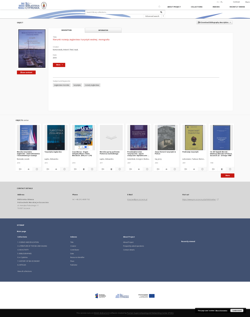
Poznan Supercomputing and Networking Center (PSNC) (150, 313)
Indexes (216, 7)
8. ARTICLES (21, 265)
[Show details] (36, 169)
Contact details (129, 250)
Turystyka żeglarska (53, 152)
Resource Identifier (77, 257)
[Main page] (159, 5)
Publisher (73, 265)
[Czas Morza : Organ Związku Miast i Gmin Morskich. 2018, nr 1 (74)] (83, 137)
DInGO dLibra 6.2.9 (101, 313)
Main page (21, 231)
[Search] (161, 12)
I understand (237, 310)
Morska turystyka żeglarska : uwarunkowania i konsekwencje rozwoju (28, 154)
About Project (174, 7)
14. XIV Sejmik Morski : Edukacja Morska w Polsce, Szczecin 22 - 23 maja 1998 (221, 154)
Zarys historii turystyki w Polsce (165, 153)
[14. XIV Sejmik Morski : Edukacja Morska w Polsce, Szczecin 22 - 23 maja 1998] (221, 137)
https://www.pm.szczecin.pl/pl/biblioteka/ (199, 199)
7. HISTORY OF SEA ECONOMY (28, 261)
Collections (196, 7)
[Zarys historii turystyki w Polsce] (166, 137)
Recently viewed (237, 7)
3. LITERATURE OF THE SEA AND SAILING (32, 246)
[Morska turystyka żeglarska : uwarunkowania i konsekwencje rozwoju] (28, 137)
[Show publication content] (83, 169)
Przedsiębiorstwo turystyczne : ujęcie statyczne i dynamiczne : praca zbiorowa (137, 154)
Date (72, 253)
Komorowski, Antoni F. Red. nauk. (65, 50)
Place (72, 261)
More (228, 175)
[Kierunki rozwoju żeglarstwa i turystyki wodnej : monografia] (31, 48)
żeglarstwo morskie (61, 85)
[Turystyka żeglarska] (56, 137)
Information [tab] (103, 30)
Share (247, 2)
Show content (26, 72)
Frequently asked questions (133, 246)
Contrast (236, 2)
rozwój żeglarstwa (92, 85)
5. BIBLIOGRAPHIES (24, 253)
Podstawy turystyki (190, 152)
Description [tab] (66, 30)
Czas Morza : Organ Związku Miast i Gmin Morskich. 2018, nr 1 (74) (82, 154)
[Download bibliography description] (20, 169)
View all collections (24, 271)
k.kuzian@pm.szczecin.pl (137, 199)
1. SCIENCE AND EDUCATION (28, 242)
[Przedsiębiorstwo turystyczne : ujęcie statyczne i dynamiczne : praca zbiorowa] (138, 137)
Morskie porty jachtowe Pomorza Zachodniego (110, 153)
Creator (73, 246)
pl (222, 2)
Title (72, 242)
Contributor (74, 250)
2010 (55, 58)
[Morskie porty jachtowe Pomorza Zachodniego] (111, 137)
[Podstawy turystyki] (194, 137)
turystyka (77, 85)
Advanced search (152, 16)
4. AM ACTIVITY (23, 250)
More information (221, 311)
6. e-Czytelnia (22, 257)
